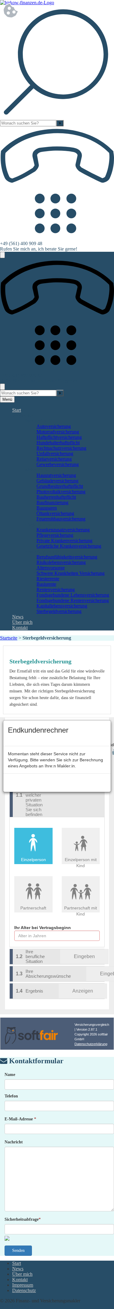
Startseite (8, 637)
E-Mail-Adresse (20, 1119)
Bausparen (46, 507)
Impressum (22, 1285)
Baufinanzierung (52, 502)
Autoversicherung (53, 426)
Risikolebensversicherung (61, 562)
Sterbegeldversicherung (58, 611)
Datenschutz (24, 1290)
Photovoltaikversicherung (60, 491)
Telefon (11, 1096)
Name (10, 1074)
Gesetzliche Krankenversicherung (68, 546)
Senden (18, 1250)
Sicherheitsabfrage (23, 1219)
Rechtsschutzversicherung (61, 448)
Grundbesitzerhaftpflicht (59, 486)
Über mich (22, 622)
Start (16, 410)
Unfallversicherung (54, 453)
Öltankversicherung (55, 513)
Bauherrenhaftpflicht (56, 497)
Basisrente (46, 584)
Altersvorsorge (50, 567)
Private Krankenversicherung (64, 540)
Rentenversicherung (55, 589)
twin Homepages (16, 1306)
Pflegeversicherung (54, 535)
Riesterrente (47, 578)
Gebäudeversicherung (57, 480)
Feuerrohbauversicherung (60, 518)
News (17, 616)
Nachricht (14, 1142)
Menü (7, 399)
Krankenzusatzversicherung (63, 529)
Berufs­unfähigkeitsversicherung (66, 556)
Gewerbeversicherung (57, 464)
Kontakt (20, 627)
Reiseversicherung (54, 459)
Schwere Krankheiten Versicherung (70, 573)
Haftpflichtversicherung (59, 437)
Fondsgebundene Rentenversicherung (72, 600)
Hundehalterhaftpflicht (58, 442)
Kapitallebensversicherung (61, 605)
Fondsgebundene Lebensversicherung (72, 595)
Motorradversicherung (57, 431)
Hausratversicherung (56, 475)
